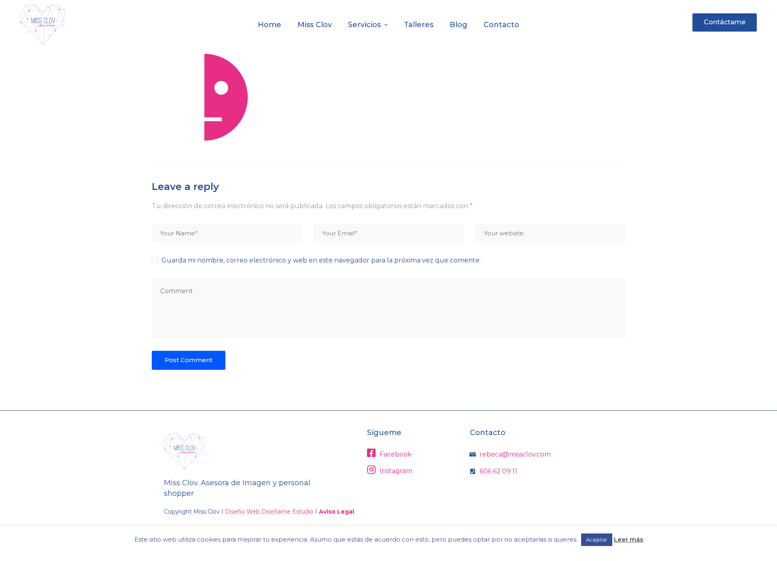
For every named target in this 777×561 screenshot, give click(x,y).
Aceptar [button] (596, 539)
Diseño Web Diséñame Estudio (269, 511)
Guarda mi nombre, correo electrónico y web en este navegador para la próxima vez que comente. (321, 260)
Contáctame (724, 22)
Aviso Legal (336, 511)
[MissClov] (42, 24)
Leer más (628, 539)
